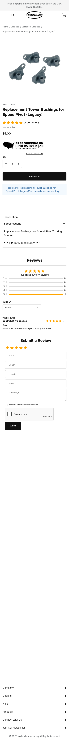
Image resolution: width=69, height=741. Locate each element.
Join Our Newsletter (14, 727)
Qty (4, 157)
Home (5, 27)
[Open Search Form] (13, 15)
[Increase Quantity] (18, 164)
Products (8, 711)
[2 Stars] (12, 348)
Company (8, 687)
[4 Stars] (21, 348)
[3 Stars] (16, 348)
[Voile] (34, 15)
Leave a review (9, 127)
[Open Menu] (4, 15)
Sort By (7, 302)
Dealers (7, 695)
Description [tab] (11, 217)
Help (5, 703)
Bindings (15, 27)
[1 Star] (7, 348)
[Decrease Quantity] (6, 164)
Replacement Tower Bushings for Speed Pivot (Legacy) (29, 31)
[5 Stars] (25, 348)
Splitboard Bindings (31, 27)
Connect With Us (12, 719)
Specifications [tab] (12, 223)
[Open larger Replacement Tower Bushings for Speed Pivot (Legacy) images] (34, 67)
